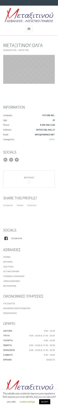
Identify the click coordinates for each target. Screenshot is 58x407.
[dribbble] (11, 160)
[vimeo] (17, 160)
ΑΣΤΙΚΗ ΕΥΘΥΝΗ (11, 271)
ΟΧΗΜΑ (6, 256)
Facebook (8, 205)
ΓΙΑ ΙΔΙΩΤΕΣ (9, 303)
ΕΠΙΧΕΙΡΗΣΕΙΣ (10, 313)
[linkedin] (5, 160)
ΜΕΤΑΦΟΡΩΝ (9, 285)
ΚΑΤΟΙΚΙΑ (8, 261)
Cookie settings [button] (27, 401)
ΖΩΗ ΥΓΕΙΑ (8, 266)
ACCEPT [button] (44, 401)
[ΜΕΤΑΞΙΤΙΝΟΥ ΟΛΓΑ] (29, 69)
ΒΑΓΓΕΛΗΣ (29, 177)
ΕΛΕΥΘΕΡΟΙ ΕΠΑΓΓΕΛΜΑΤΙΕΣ (17, 308)
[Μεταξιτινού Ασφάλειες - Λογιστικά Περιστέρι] (29, 15)
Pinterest (31, 205)
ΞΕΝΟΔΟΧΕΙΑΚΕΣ (11, 281)
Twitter (20, 205)
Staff (52, 139)
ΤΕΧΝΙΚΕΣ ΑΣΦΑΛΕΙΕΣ (14, 276)
